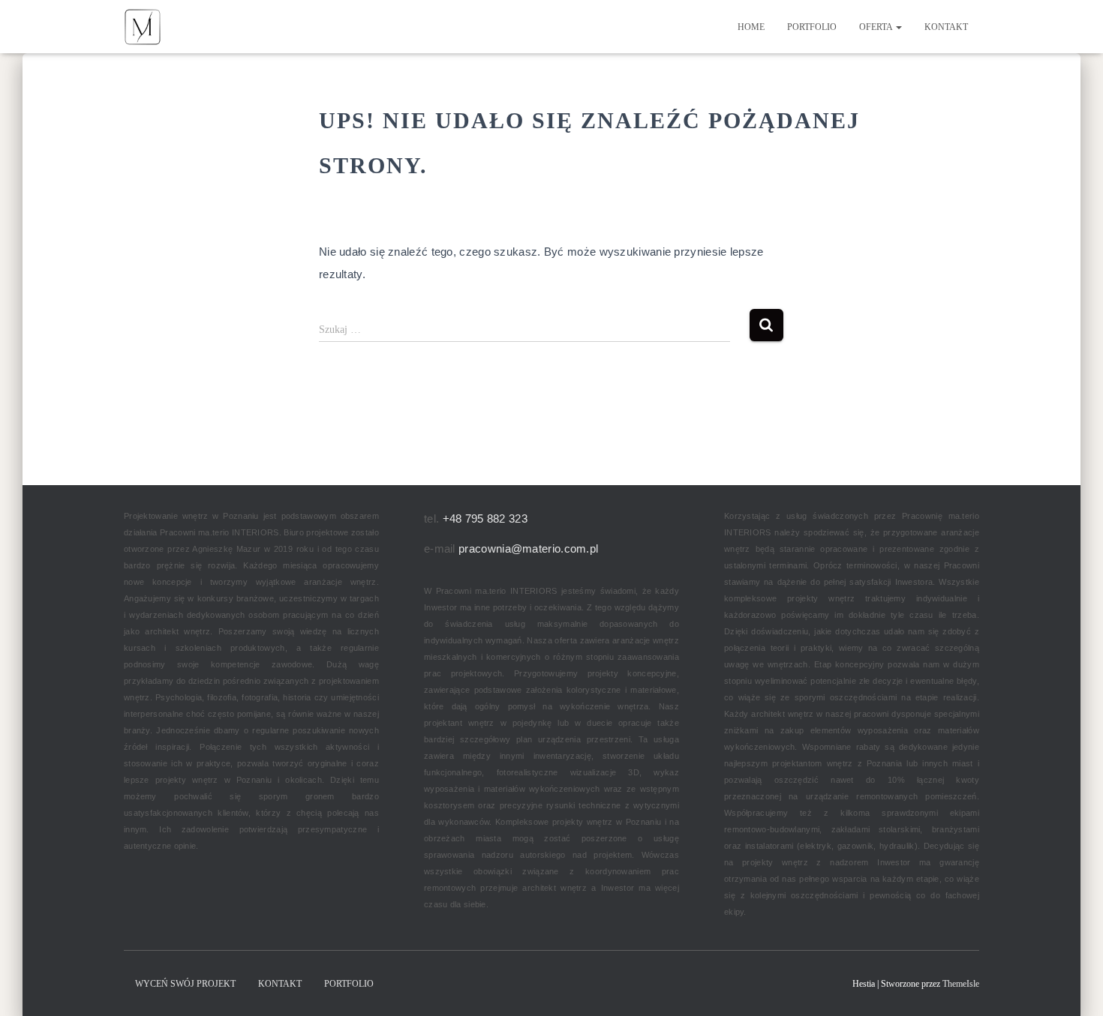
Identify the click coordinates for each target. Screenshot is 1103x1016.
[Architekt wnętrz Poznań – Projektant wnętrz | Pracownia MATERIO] (143, 27)
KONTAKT (946, 27)
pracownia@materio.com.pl (528, 548)
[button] (898, 27)
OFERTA (876, 27)
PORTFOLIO (812, 27)
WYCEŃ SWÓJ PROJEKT (185, 984)
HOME (751, 27)
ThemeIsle (960, 984)
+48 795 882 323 (485, 518)
